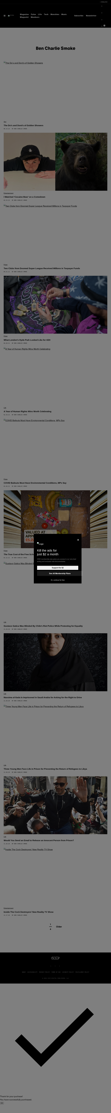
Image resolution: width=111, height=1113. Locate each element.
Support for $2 (58, 568)
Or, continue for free (58, 580)
